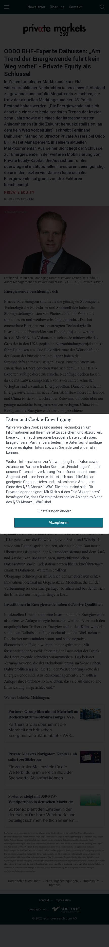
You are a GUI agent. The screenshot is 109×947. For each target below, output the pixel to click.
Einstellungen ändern (54, 511)
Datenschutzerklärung (37, 472)
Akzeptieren (58, 522)
